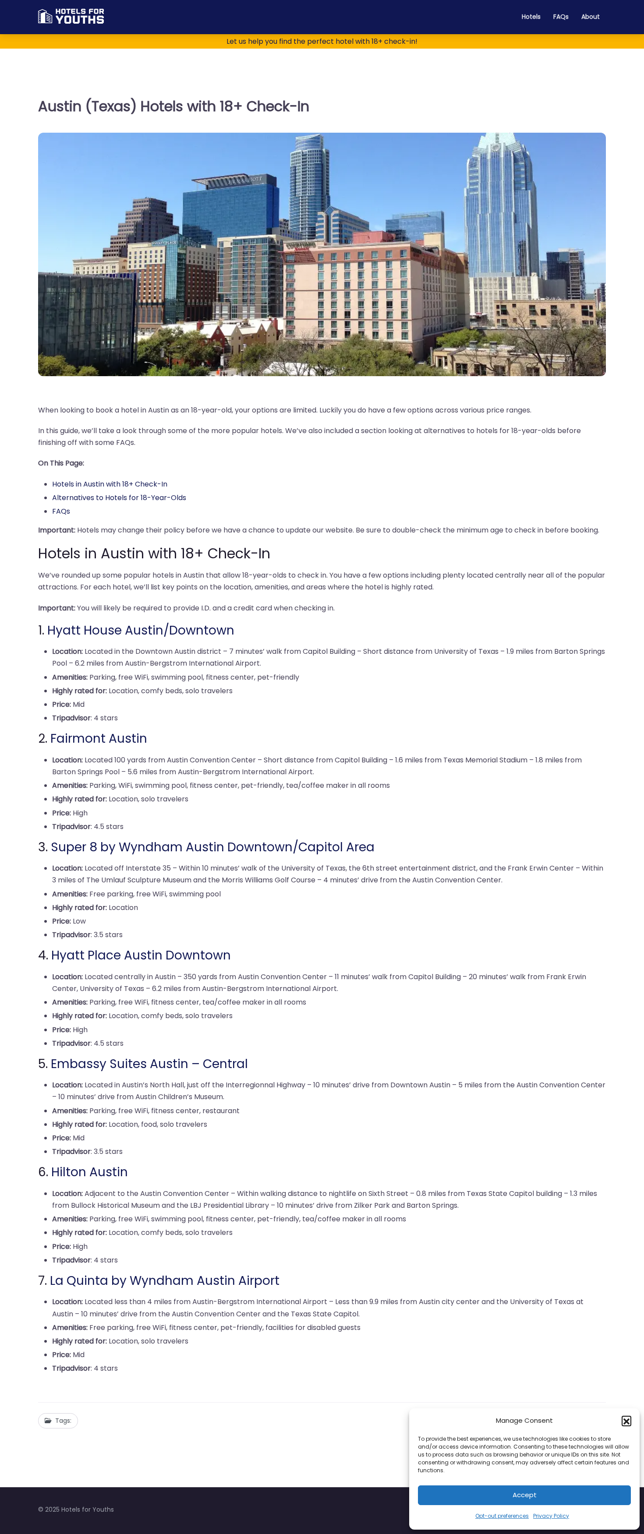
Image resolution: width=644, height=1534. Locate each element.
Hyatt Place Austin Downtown (141, 955)
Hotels (531, 16)
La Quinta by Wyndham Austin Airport (165, 1280)
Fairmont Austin (98, 738)
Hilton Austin (89, 1172)
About (590, 16)
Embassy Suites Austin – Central (149, 1063)
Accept (525, 1494)
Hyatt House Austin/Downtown (140, 630)
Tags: (63, 1420)
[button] (626, 1420)
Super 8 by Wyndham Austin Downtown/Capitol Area (213, 847)
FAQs (561, 16)
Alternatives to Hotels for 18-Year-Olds (119, 498)
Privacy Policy (551, 1516)
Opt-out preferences (502, 1516)
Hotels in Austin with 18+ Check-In (109, 484)
